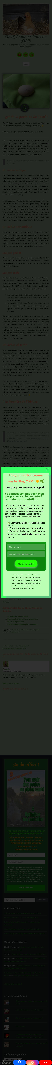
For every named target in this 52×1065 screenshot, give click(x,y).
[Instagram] (32, 1062)
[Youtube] (45, 1062)
